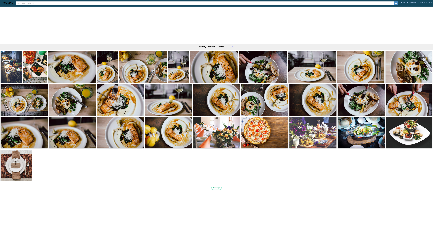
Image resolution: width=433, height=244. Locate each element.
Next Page (216, 188)
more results (229, 47)
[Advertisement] (216, 25)
